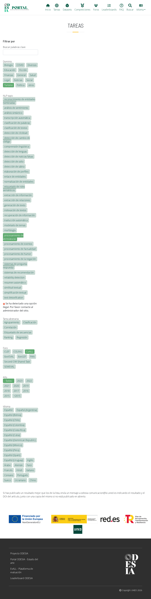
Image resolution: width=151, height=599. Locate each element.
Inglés (30, 460)
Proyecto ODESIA (19, 553)
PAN (32, 356)
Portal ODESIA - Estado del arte (24, 561)
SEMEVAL (9, 366)
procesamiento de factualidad (20, 249)
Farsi (29, 465)
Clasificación (29, 322)
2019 (25, 385)
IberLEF (22, 356)
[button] (141, 8)
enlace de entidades (15, 176)
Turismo (8, 85)
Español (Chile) (12, 420)
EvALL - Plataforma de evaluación (21, 570)
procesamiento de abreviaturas (13, 237)
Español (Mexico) (13, 445)
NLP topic (8, 95)
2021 (7, 385)
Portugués (22, 475)
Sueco (7, 480)
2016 (25, 390)
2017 (16, 390)
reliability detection (14, 277)
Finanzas (8, 75)
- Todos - (8, 380)
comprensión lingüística (16, 146)
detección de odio (13, 161)
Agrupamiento (11, 322)
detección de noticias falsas (18, 156)
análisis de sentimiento (16, 107)
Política (20, 85)
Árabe (7, 465)
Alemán (19, 465)
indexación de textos (15, 210)
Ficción (23, 70)
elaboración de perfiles (16, 171)
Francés (8, 470)
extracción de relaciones (17, 200)
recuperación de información (19, 215)
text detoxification (13, 297)
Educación (9, 70)
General (21, 75)
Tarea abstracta (11, 318)
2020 (16, 385)
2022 (29, 380)
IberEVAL (9, 356)
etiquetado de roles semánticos (14, 188)
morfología (9, 230)
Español (8, 410)
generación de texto (14, 205)
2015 (7, 395)
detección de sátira (14, 166)
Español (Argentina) (27, 410)
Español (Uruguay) (13, 460)
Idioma (6, 406)
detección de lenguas (15, 151)
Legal (7, 80)
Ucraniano (20, 480)
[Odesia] (18, 7)
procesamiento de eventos (18, 244)
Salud (33, 75)
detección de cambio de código (16, 139)
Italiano (30, 470)
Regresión (22, 337)
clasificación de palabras (17, 123)
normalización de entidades (18, 181)
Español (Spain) (12, 455)
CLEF (6, 351)
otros (31, 85)
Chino (33, 480)
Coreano (8, 475)
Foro (5, 348)
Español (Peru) (11, 450)
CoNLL (29, 351)
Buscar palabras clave (14, 47)
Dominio (7, 61)
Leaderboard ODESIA (21, 578)
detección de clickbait (15, 133)
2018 (7, 390)
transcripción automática (17, 118)
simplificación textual (15, 292)
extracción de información (18, 195)
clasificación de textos (15, 128)
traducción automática (16, 220)
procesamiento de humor (17, 254)
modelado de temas (14, 225)
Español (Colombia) (14, 425)
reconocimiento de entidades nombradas (19, 101)
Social (29, 80)
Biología (8, 65)
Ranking (8, 337)
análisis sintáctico (13, 112)
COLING (18, 351)
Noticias (18, 80)
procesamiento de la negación (20, 259)
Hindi (19, 470)
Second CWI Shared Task (17, 361)
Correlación (10, 327)
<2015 (17, 395)
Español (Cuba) (12, 435)
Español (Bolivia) (12, 415)
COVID (20, 65)
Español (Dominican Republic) (20, 440)
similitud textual (12, 287)
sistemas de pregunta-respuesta (15, 265)
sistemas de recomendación (19, 272)
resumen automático (15, 282)
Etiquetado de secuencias (17, 332)
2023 (19, 380)
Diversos (32, 65)
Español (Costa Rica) (14, 430)
